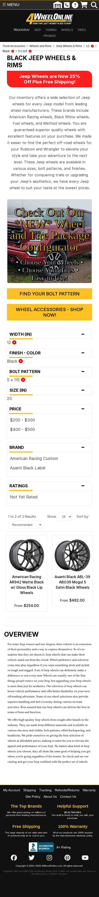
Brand (47, 447)
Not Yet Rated (24, 496)
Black (13, 361)
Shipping (29, 790)
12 (9, 342)
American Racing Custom (34, 458)
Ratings (47, 486)
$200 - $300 (22, 420)
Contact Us (68, 796)
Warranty (89, 790)
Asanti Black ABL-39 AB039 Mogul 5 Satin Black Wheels (72, 582)
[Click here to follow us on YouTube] (85, 857)
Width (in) (47, 334)
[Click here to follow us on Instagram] (49, 857)
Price (47, 409)
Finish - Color (47, 353)
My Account (11, 790)
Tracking (45, 790)
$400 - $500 (22, 429)
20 (9, 398)
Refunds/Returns (67, 790)
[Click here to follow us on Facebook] (13, 857)
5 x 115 (14, 379)
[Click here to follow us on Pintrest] (67, 857)
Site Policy (32, 796)
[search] (94, 5)
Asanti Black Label (27, 467)
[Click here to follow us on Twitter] (31, 857)
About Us (50, 796)
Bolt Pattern (47, 371)
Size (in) (47, 390)
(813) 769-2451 (72, 812)
